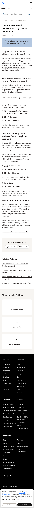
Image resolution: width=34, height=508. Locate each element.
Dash (18, 377)
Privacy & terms (22, 410)
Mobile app (6, 367)
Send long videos (8, 407)
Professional (21, 367)
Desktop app (7, 364)
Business (20, 370)
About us (20, 440)
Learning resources (23, 428)
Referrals (5, 459)
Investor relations (22, 446)
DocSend (20, 380)
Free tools (6, 393)
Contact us (20, 407)
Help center (5, 8)
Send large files (8, 404)
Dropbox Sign (21, 383)
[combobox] (17, 14)
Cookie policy (21, 414)
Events (5, 443)
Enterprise (20, 374)
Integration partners (9, 465)
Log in (6, 166)
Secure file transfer (9, 414)
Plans (18, 390)
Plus (18, 364)
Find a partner (7, 468)
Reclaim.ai (20, 386)
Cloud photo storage (9, 410)
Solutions (6, 377)
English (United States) (10, 486)
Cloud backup (7, 417)
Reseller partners (8, 462)
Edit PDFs (6, 420)
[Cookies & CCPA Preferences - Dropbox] (17, 498)
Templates (6, 390)
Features (5, 374)
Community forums (9, 456)
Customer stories (8, 446)
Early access (7, 383)
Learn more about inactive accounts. (15, 232)
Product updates (22, 393)
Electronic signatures (9, 423)
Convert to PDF (8, 426)
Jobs (18, 443)
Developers (6, 452)
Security (5, 380)
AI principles (21, 422)
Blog (4, 440)
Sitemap (19, 425)
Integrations (6, 370)
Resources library (8, 449)
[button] (4, 14)
